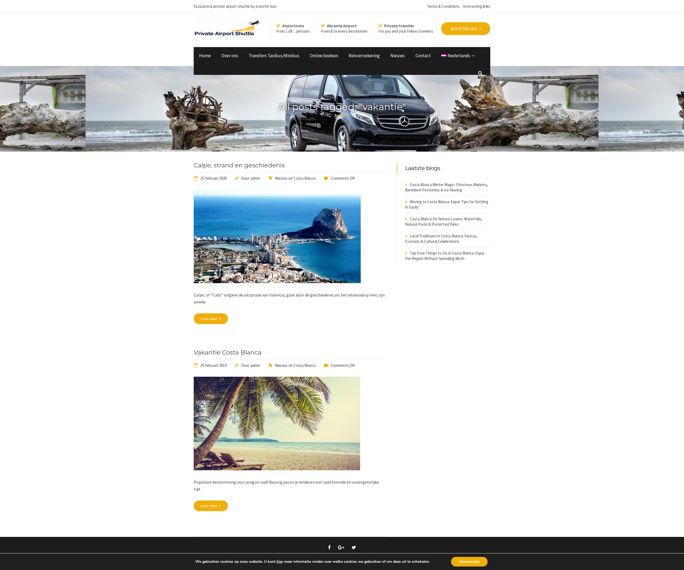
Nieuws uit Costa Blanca (295, 178)
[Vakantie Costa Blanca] (277, 468)
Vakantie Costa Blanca (227, 352)
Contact (423, 56)
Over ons (229, 56)
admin (255, 178)
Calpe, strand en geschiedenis (239, 165)
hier (280, 561)
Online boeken (324, 56)
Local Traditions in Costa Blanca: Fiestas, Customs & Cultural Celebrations (441, 238)
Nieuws (397, 56)
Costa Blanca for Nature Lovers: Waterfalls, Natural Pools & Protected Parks (443, 221)
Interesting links (476, 6)
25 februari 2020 (213, 178)
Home (205, 56)
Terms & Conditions (443, 6)
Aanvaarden (469, 561)
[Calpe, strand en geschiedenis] (277, 281)
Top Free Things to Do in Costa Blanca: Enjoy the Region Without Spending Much (444, 256)
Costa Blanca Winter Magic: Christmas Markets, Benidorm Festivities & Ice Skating (446, 187)
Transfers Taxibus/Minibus (274, 56)
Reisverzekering (364, 56)
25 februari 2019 (213, 365)
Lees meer (210, 318)
